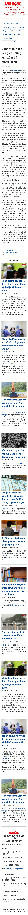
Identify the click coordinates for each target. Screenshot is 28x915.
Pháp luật (6, 27)
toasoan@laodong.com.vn (14, 869)
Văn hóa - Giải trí (17, 31)
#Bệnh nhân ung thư (11, 252)
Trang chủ (6, 20)
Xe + (11, 38)
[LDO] (14, 271)
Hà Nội (3, 601)
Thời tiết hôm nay (7, 645)
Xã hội (13, 20)
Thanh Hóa (5, 509)
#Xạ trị (6, 254)
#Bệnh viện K (8, 250)
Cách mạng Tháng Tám (18, 463)
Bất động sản (7, 34)
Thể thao (6, 23)
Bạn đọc (21, 27)
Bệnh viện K (16, 70)
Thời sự (13, 27)
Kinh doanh (14, 23)
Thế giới (5, 38)
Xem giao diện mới (9, 42)
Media (20, 20)
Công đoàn (6, 31)
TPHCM (4, 297)
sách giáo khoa (16, 605)
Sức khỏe (17, 34)
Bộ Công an (9, 557)
